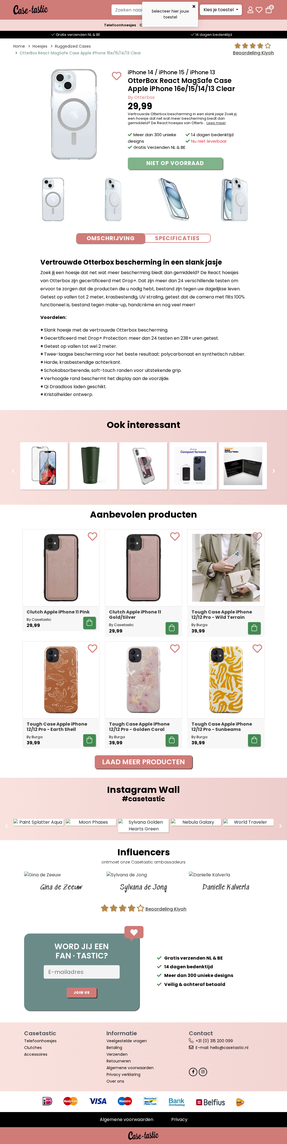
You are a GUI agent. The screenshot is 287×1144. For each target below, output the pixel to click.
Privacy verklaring (123, 1074)
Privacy (179, 1119)
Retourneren (119, 1061)
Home (19, 46)
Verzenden (117, 1054)
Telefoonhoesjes (120, 25)
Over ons (115, 1081)
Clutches (33, 1047)
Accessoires (35, 1054)
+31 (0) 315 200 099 (214, 1041)
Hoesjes (40, 46)
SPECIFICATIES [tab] (177, 238)
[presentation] (13, 471)
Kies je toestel (219, 9)
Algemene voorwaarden (130, 1068)
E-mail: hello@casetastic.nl (222, 1047)
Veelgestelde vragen (127, 1041)
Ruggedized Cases (73, 46)
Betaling (114, 1047)
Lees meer (216, 123)
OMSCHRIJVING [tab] (111, 238)
